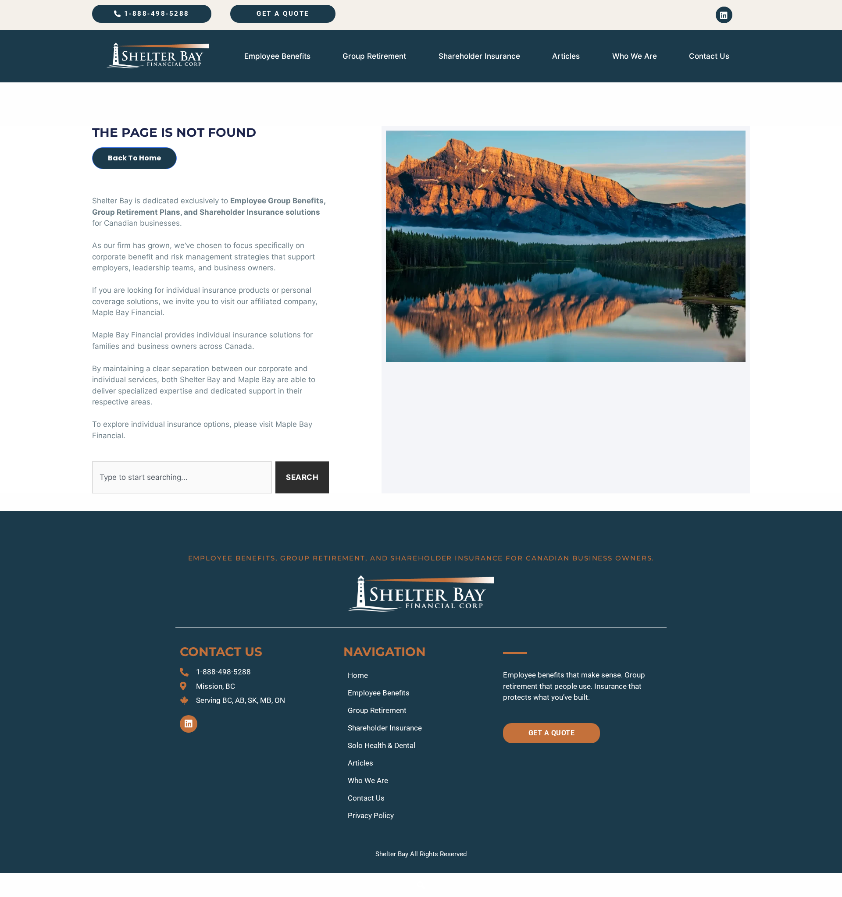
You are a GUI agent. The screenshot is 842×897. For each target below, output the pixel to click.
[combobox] (182, 477)
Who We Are (634, 56)
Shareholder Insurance (479, 56)
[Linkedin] (724, 15)
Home (358, 675)
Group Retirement (374, 56)
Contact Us (709, 56)
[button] (421, 885)
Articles (566, 56)
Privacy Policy (371, 815)
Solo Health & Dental (381, 745)
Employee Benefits (277, 56)
